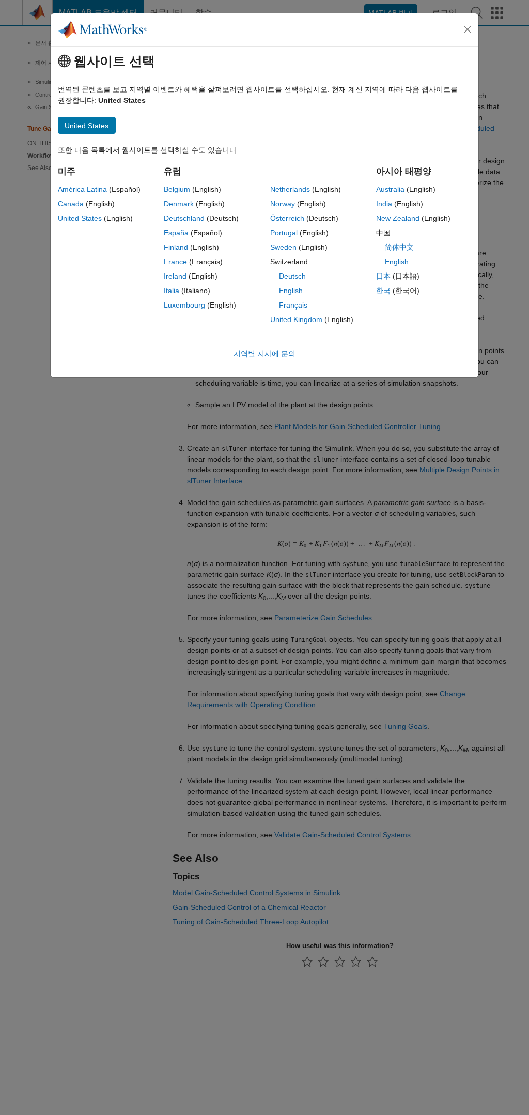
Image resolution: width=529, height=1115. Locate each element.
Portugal (284, 232)
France (175, 261)
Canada (71, 204)
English (291, 290)
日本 (383, 276)
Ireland (175, 276)
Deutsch (292, 276)
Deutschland (184, 218)
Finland (176, 247)
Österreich (287, 218)
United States (80, 218)
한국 (383, 290)
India (384, 204)
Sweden (283, 247)
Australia (390, 189)
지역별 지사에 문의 (264, 353)
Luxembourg (184, 305)
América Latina (82, 189)
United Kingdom (296, 319)
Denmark (179, 204)
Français (293, 305)
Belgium (177, 189)
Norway (282, 204)
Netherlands (290, 189)
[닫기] (467, 29)
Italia (171, 290)
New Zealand (397, 218)
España (176, 232)
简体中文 (399, 247)
